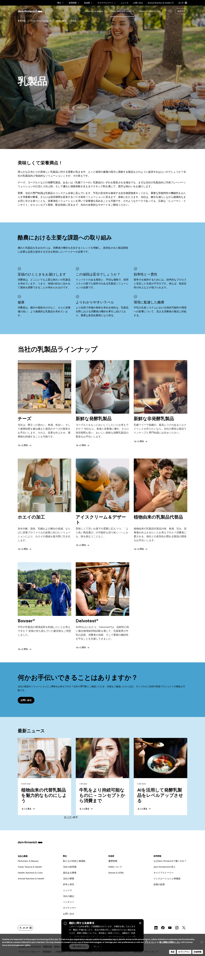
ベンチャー (68, 902)
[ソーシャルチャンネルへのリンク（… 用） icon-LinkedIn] (155, 927)
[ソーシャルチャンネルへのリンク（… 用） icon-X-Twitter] (183, 927)
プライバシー (150, 942)
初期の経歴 (159, 884)
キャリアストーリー (164, 872)
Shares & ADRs (116, 872)
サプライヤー (69, 907)
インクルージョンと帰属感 (167, 878)
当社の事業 (23, 856)
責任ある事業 (69, 872)
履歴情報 (112, 861)
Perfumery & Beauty (28, 861)
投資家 (111, 856)
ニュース (67, 890)
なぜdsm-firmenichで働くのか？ (170, 861)
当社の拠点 (68, 896)
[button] (170, 11)
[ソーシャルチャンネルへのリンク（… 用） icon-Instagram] (176, 927)
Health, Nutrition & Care (30, 872)
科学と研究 (68, 884)
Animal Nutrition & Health (31, 878)
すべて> (68, 817)
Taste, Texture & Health (40, 21)
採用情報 (157, 856)
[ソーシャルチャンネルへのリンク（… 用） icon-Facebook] (162, 927)
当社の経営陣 (69, 866)
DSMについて (115, 866)
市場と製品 (61, 21)
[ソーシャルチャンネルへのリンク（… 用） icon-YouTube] (169, 927)
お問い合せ (68, 913)
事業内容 (22, 21)
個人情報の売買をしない (170, 942)
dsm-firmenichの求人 (164, 866)
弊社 (65, 856)
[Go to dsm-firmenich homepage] (30, 11)
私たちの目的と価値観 (74, 861)
